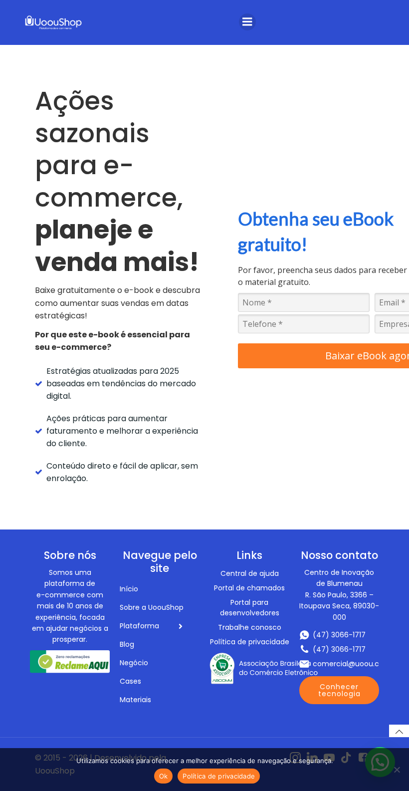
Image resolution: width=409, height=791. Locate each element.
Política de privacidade (219, 776)
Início (129, 589)
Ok (163, 776)
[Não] (397, 770)
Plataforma (139, 626)
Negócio (134, 663)
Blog (127, 644)
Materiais (135, 700)
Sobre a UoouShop (152, 607)
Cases (130, 681)
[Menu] (247, 21)
